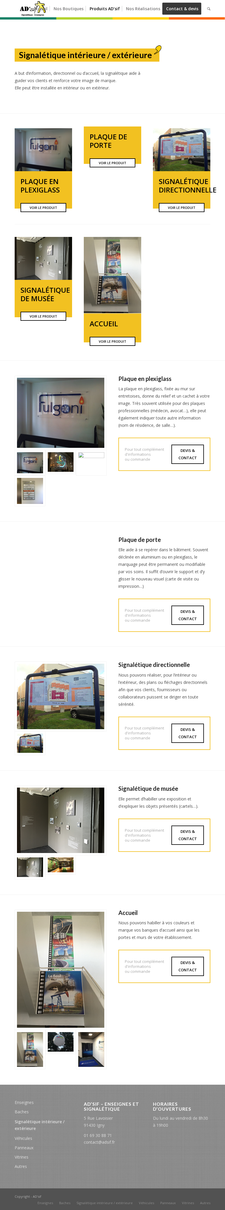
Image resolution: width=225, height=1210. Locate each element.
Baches (22, 1111)
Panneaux (24, 1147)
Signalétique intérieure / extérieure (39, 1125)
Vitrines (21, 1157)
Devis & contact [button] (187, 454)
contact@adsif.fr (99, 1142)
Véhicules (23, 1138)
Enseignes (24, 1102)
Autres (21, 1166)
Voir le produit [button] (43, 207)
